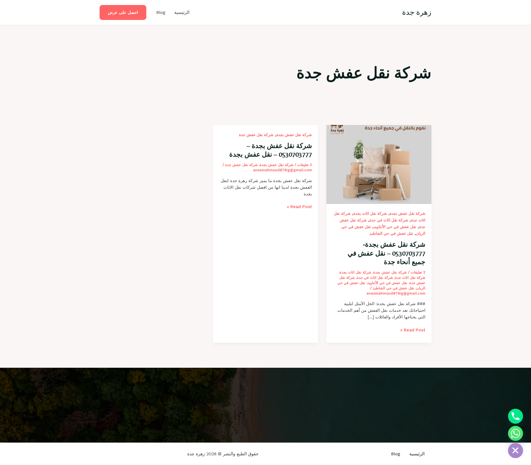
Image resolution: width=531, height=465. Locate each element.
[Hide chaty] (515, 450)
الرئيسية (181, 12)
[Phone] (515, 416)
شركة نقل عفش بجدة (407, 213)
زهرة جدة (416, 12)
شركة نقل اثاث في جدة (388, 220)
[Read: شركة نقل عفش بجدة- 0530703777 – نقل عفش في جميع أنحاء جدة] (378, 164)
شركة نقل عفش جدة (256, 134)
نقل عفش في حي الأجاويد (395, 226)
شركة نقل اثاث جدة (410, 277)
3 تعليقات (304, 165)
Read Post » (412, 330)
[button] (123, 12)
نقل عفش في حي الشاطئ (391, 233)
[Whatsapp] (515, 433)
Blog (160, 12)
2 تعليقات (418, 272)
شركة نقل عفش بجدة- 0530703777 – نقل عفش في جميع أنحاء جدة (386, 253)
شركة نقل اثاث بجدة (370, 213)
